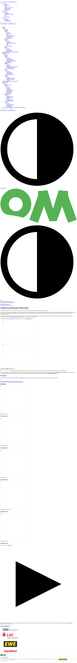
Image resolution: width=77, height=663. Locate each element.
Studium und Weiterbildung (11, 60)
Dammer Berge (9, 97)
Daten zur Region (7, 9)
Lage (5, 6)
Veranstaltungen (4, 23)
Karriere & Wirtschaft (7, 1)
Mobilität (8, 80)
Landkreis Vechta (7, 8)
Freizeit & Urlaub (14, 1)
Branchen (8, 65)
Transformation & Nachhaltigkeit (12, 66)
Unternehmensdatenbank (11, 68)
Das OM (1, 1)
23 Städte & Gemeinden (11, 78)
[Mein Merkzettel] (3, 302)
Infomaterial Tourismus (10, 104)
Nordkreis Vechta (9, 99)
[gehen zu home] (10, 638)
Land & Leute (7, 5)
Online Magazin (11, 23)
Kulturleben (9, 92)
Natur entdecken (9, 91)
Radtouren (17, 107)
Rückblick (5, 304)
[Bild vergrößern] (18, 342)
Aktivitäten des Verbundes (9, 14)
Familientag (6, 10)
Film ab (8, 304)
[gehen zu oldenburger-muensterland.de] (38, 223)
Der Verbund (7, 13)
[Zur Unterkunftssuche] (11, 302)
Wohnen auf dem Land (10, 79)
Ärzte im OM (9, 61)
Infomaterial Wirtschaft (10, 67)
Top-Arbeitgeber (9, 58)
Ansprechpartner (9, 106)
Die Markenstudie (8, 20)
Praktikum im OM (10, 59)
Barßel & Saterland (10, 96)
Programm (2, 304)
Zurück (4, 28)
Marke (4, 17)
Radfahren (8, 88)
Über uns (4, 11)
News (6, 15)
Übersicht (6, 4)
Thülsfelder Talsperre (10, 100)
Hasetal (8, 98)
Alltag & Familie (9, 72)
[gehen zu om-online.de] (10, 630)
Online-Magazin (13, 81)
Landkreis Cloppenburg (8, 7)
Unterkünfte (9, 89)
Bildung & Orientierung (11, 74)
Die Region (4, 3)
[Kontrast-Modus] (38, 299)
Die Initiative (7, 19)
